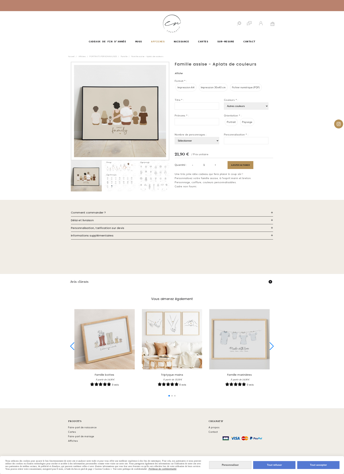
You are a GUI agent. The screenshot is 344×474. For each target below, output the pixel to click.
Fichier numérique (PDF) (246, 87)
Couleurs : (231, 100)
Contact (213, 431)
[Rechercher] (239, 23)
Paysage (247, 122)
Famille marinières (239, 375)
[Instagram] (338, 123)
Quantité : (181, 164)
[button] (169, 395)
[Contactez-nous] (249, 23)
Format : (181, 81)
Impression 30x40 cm (213, 87)
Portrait (231, 122)
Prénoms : (182, 115)
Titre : (179, 100)
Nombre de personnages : (191, 134)
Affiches (73, 440)
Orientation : (233, 115)
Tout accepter (318, 464)
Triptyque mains (172, 375)
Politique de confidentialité (162, 469)
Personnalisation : (236, 134)
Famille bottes (104, 375)
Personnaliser (230, 464)
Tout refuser (274, 464)
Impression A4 (186, 87)
